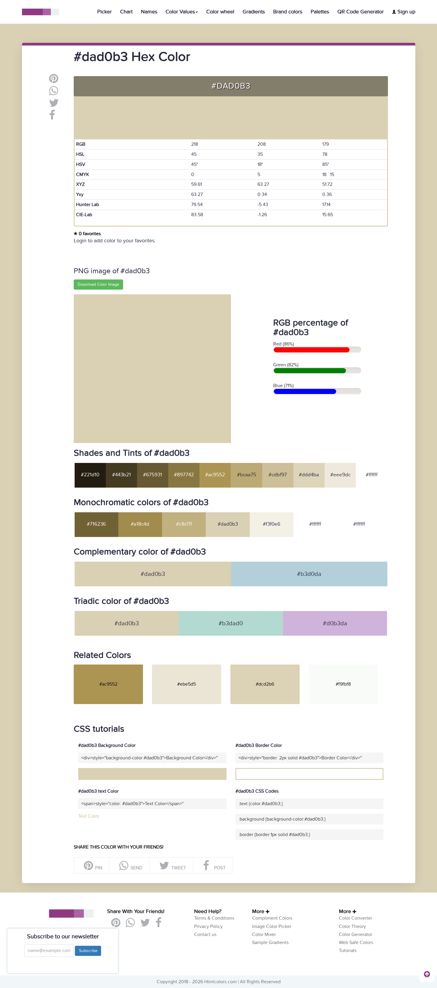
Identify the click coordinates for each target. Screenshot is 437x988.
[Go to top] (427, 974)
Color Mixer (264, 934)
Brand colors (287, 12)
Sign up (405, 12)
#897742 (184, 475)
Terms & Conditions (214, 918)
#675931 (152, 475)
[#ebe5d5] (190, 667)
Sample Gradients (270, 942)
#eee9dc (340, 475)
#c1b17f (184, 524)
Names (149, 12)
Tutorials (347, 951)
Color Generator (355, 934)
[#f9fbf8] (347, 667)
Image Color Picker (271, 926)
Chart (126, 12)
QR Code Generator (360, 12)
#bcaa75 (246, 475)
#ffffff (372, 475)
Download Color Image (98, 284)
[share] (53, 93)
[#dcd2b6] (268, 667)
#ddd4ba (309, 475)
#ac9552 (215, 475)
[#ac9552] (112, 667)
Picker (104, 12)
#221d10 (90, 475)
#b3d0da (309, 574)
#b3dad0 (230, 623)
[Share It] (52, 117)
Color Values (180, 12)
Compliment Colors (272, 918)
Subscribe (88, 950)
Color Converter (355, 918)
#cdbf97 (277, 475)
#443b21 (121, 475)
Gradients (254, 12)
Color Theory (352, 926)
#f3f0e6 (271, 524)
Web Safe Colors (356, 942)
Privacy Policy (208, 926)
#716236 (96, 524)
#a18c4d (140, 524)
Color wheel (220, 12)
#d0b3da (335, 623)
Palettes (320, 12)
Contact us (205, 934)
